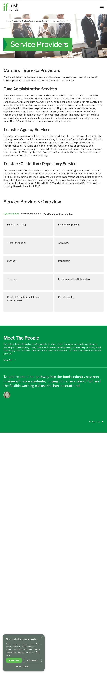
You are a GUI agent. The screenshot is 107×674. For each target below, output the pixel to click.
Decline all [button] (32, 660)
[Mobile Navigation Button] (102, 7)
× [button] (41, 637)
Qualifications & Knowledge (58, 214)
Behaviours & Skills (31, 213)
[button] (24, 666)
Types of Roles (11, 213)
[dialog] (24, 652)
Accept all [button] (14, 660)
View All (7, 360)
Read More (15, 410)
